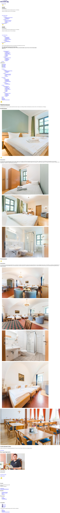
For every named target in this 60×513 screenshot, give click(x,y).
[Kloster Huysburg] (4, 2)
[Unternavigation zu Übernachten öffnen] (5, 77)
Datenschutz (3, 511)
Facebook (4, 504)
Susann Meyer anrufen (3, 474)
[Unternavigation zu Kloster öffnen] (6, 92)
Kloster (5, 92)
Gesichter (6, 55)
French (4, 66)
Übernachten (3, 23)
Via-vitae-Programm (7, 89)
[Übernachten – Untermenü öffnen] (6, 23)
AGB (2, 97)
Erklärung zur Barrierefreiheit (6, 99)
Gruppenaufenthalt (7, 41)
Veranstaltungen (7, 18)
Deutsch (5, 64)
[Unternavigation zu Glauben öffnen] (4, 85)
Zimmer (5, 36)
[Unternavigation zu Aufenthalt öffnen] (6, 82)
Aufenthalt (5, 82)
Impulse (6, 56)
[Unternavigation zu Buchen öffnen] (6, 73)
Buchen (5, 19)
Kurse (6, 75)
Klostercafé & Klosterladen (8, 17)
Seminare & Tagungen (8, 20)
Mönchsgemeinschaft (6, 51)
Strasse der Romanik (8, 57)
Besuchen (3, 3)
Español (4, 67)
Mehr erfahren (2, 450)
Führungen (6, 22)
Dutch (4, 65)
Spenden (6, 60)
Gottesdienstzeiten (7, 52)
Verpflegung (7, 40)
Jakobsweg (6, 58)
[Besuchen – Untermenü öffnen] (5, 3)
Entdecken (5, 16)
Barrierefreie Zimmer (8, 39)
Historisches (6, 72)
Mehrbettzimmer (7, 38)
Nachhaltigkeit (7, 59)
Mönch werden (7, 53)
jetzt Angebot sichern (4, 15)
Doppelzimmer (7, 79)
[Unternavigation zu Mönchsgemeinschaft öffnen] (9, 86)
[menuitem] (31, 64)
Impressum (3, 98)
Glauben (3, 42)
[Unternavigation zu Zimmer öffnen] (6, 78)
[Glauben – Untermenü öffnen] (4, 42)
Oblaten (6, 54)
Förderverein (7, 95)
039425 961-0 (2, 488)
